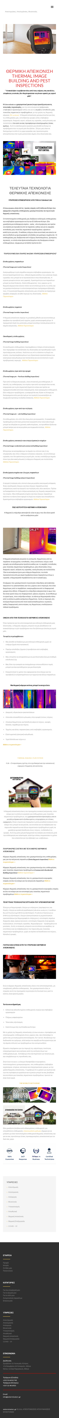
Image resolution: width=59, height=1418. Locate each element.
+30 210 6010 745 (10, 1380)
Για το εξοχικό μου (9, 1293)
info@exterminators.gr (12, 1397)
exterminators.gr (9, 1409)
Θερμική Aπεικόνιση (15, 1216)
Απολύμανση (13, 1192)
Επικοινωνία (7, 1301)
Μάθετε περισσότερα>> (12, 745)
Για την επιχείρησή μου (11, 1290)
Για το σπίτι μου (9, 1295)
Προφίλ (6, 1263)
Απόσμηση (12, 1197)
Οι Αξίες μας (7, 1268)
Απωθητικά (12, 1211)
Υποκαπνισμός (14, 1207)
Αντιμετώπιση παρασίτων (12, 1298)
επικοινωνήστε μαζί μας (32, 1131)
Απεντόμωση (13, 1187)
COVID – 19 (12, 1226)
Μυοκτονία (12, 1202)
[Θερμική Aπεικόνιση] (29, 39)
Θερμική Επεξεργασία (16, 1221)
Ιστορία (6, 1265)
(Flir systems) (14, 115)
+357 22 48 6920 (9, 1385)
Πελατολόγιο (8, 1271)
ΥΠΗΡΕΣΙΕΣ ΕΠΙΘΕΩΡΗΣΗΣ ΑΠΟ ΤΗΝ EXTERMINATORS (30, 200)
